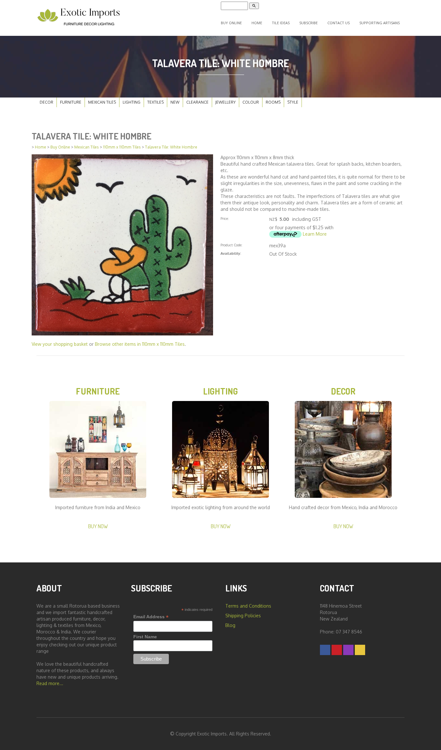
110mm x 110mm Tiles (122, 147)
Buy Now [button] (98, 526)
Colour (250, 102)
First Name (145, 636)
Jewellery (225, 102)
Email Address (151, 617)
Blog (230, 625)
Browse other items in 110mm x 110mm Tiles (140, 344)
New (174, 102)
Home (256, 22)
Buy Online (231, 22)
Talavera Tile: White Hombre (171, 147)
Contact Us (338, 22)
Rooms (273, 102)
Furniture (70, 102)
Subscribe (308, 22)
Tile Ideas (281, 22)
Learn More (315, 234)
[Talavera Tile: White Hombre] (122, 244)
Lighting (131, 102)
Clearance (197, 102)
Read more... (49, 683)
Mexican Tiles (102, 102)
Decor (46, 102)
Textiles (155, 102)
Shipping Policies (243, 615)
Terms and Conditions (248, 606)
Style (292, 102)
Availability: (231, 253)
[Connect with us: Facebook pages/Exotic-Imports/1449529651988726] (325, 649)
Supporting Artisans (379, 22)
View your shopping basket (60, 344)
